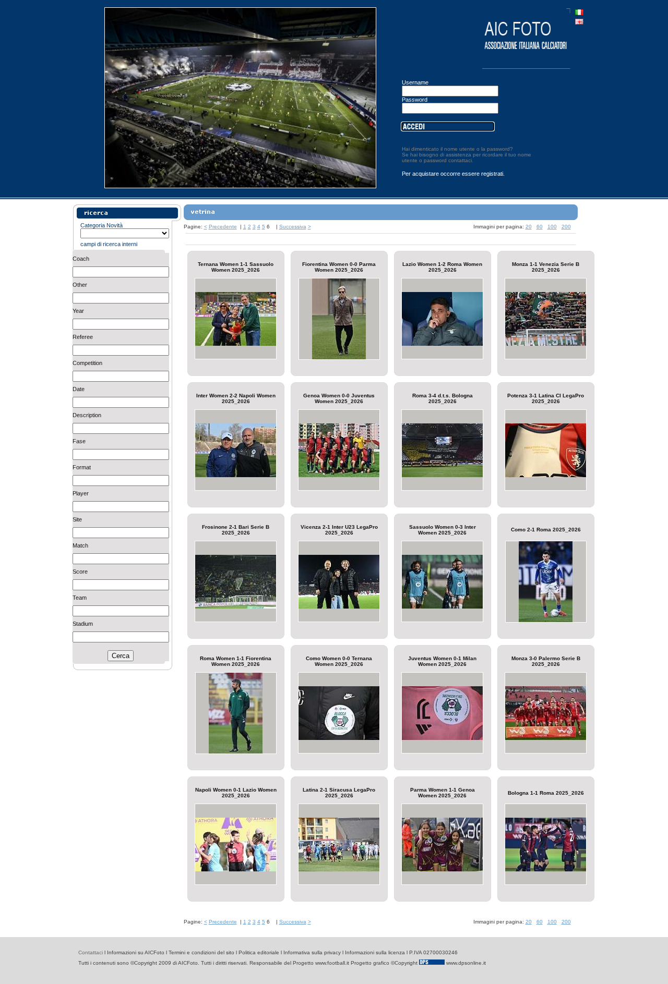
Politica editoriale (258, 952)
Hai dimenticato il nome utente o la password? (457, 149)
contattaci (460, 160)
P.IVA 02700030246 (433, 952)
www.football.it (332, 963)
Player (81, 493)
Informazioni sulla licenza (375, 952)
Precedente (223, 226)
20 (529, 226)
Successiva (292, 226)
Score (80, 571)
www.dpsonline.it (466, 963)
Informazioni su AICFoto (135, 952)
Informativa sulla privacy (312, 952)
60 (539, 226)
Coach (81, 259)
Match (80, 545)
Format (82, 467)
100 (552, 226)
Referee (83, 337)
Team (80, 597)
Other (80, 285)
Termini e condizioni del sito (201, 952)
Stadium (83, 624)
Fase (79, 441)
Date (79, 389)
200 (566, 226)
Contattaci (90, 952)
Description (87, 415)
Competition (87, 363)
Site (77, 519)
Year (78, 311)
